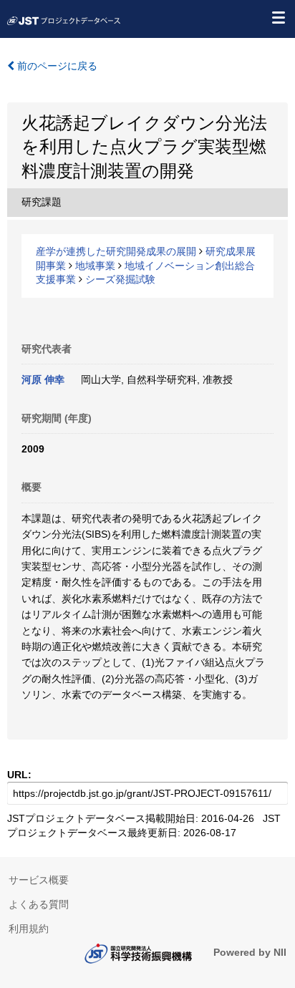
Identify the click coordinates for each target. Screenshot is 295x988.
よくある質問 (39, 904)
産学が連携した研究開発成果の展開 (116, 251)
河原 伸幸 (42, 379)
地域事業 (95, 265)
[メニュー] (278, 17)
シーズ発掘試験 (120, 279)
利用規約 (29, 928)
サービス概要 (39, 880)
